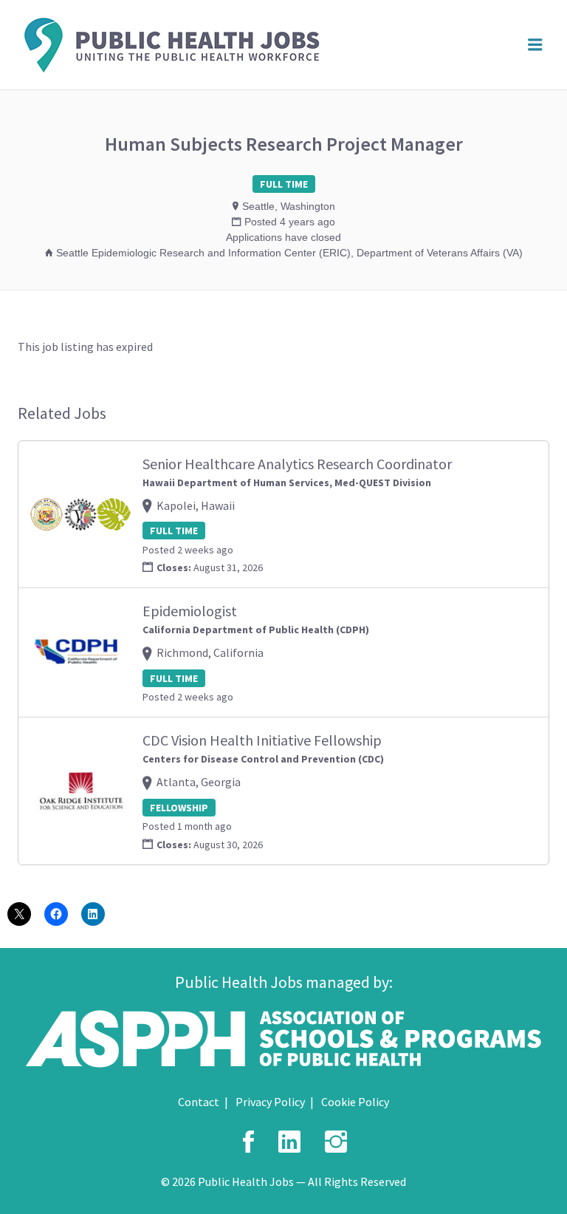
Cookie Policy (355, 1101)
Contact (198, 1101)
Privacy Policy (270, 1101)
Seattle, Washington (288, 206)
